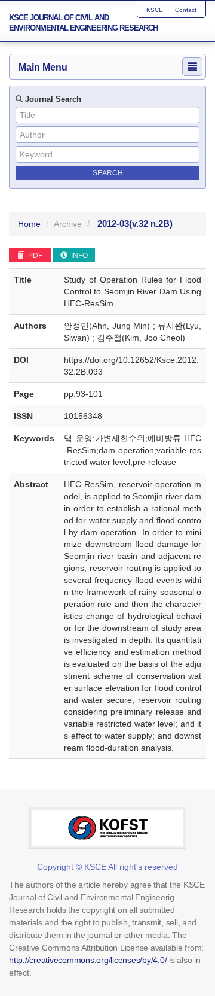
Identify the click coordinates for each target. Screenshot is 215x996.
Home (29, 224)
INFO (78, 255)
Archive (68, 224)
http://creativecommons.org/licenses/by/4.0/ (88, 960)
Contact (185, 10)
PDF (34, 255)
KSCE (154, 10)
